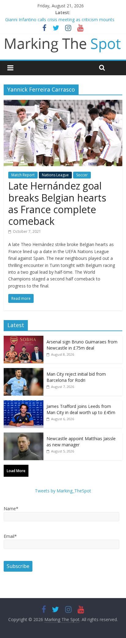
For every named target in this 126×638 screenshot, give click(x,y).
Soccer (82, 175)
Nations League (55, 175)
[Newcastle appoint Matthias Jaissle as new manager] (23, 436)
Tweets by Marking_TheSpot (63, 491)
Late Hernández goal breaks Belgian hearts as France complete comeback (57, 203)
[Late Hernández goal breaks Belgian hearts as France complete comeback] (63, 103)
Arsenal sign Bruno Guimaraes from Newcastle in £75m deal (81, 345)
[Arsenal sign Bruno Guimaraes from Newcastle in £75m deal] (23, 339)
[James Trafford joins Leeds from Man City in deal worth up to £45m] (23, 403)
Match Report (23, 175)
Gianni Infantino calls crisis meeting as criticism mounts (59, 19)
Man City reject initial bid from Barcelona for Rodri (76, 377)
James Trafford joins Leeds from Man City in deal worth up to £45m (80, 409)
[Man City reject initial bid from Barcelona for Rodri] (23, 371)
